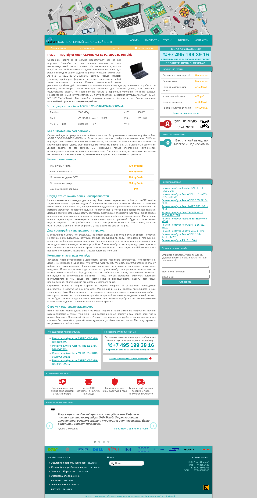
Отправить (185, 281)
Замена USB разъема (63, 471)
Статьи (168, 40)
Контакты (201, 40)
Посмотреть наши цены (185, 113)
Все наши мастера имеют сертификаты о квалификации (62, 391)
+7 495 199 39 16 (133, 345)
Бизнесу (151, 40)
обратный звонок (117, 349)
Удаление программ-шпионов (68, 462)
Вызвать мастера (144, 48)
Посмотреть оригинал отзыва (131, 428)
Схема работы (87, 48)
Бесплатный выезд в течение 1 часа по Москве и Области (141, 391)
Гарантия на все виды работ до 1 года (114, 389)
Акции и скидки (59, 48)
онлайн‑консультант (142, 349)
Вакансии (184, 40)
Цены (116, 48)
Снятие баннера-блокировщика (69, 467)
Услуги (135, 40)
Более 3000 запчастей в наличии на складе (88, 391)
